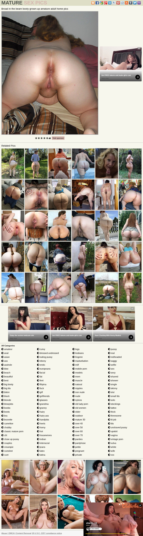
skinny (113, 388)
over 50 (79, 427)
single (113, 384)
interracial (44, 443)
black (6, 396)
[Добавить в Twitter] (135, 2)
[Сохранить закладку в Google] (101, 2)
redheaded (116, 357)
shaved (114, 376)
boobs (7, 408)
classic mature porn (13, 431)
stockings (115, 404)
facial (42, 372)
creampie (8, 447)
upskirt (113, 431)
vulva (113, 443)
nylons (78, 400)
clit (5, 435)
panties (79, 439)
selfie (113, 365)
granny (43, 408)
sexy (112, 372)
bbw (6, 369)
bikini (6, 392)
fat (40, 376)
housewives (45, 435)
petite (78, 447)
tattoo (113, 408)
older (77, 412)
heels (42, 423)
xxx (112, 455)
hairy (42, 412)
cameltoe (8, 423)
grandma (44, 404)
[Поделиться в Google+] (105, 2)
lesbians (79, 353)
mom (77, 376)
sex (112, 369)
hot (41, 431)
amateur (8, 349)
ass (6, 361)
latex (42, 451)
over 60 (79, 431)
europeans (44, 369)
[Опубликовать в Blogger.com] (93, 2)
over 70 (79, 435)
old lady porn (81, 404)
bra (5, 416)
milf (77, 365)
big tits (7, 388)
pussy (113, 349)
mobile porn (81, 369)
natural (78, 384)
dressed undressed (49, 353)
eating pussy (45, 357)
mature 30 (80, 419)
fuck (41, 388)
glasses (43, 400)
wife (112, 451)
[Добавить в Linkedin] (109, 2)
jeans (42, 447)
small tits (115, 396)
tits (112, 423)
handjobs (44, 419)
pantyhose (80, 443)
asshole (8, 365)
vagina (114, 435)
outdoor (79, 416)
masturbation (81, 361)
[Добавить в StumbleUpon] (126, 2)
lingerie (79, 357)
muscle (78, 380)
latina (42, 455)
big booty (8, 384)
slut (112, 392)
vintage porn (116, 439)
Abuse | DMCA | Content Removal (16, 533)
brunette (8, 419)
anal (6, 353)
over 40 (79, 423)
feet (41, 380)
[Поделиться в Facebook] (97, 2)
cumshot (8, 451)
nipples (79, 388)
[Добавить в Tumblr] (130, 2)
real (112, 353)
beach (7, 372)
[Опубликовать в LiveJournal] (114, 2)
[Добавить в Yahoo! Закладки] (139, 2)
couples (8, 443)
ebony (42, 361)
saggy (113, 361)
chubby (7, 427)
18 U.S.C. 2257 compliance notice (47, 533)
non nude (80, 392)
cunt (6, 455)
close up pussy (11, 439)
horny (42, 427)
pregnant (79, 451)
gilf (41, 392)
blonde (7, 400)
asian (7, 357)
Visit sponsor (58, 138)
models (79, 372)
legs (77, 349)
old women (80, 408)
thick (112, 412)
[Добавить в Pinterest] (118, 2)
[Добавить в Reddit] (122, 2)
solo (112, 400)
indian (42, 439)
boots (7, 412)
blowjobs (8, 404)
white (113, 447)
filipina (42, 384)
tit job (113, 419)
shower (114, 380)
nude (77, 396)
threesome (115, 416)
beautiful (8, 376)
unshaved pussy (118, 427)
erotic (42, 365)
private (78, 455)
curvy (42, 349)
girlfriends (44, 396)
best (6, 380)
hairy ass (44, 416)
